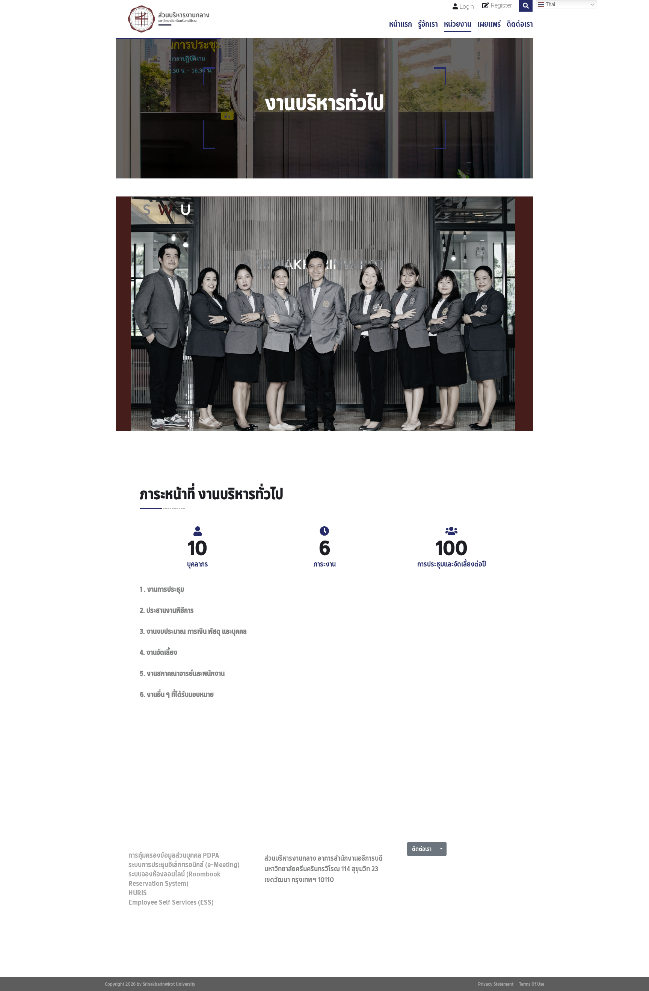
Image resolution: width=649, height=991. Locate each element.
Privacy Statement (495, 984)
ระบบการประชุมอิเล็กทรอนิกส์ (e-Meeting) (184, 865)
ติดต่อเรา (520, 24)
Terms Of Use (531, 984)
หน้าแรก (400, 24)
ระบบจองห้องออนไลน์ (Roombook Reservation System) (174, 879)
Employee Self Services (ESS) (171, 902)
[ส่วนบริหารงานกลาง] (168, 19)
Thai (549, 4)
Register (501, 5)
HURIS (137, 893)
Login (467, 6)
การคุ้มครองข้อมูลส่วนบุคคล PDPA (173, 855)
